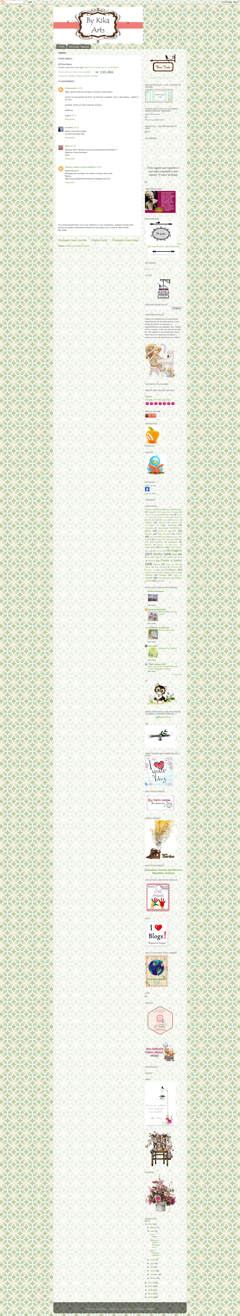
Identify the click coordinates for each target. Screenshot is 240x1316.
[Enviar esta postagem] (96, 72)
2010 (150, 1294)
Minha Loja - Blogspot (79, 46)
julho (152, 1231)
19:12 (76, 127)
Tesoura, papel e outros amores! (80, 167)
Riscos (161, 573)
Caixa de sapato (150, 515)
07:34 (73, 146)
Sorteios (162, 575)
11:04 (80, 88)
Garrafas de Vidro (163, 540)
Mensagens (174, 550)
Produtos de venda (152, 570)
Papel (179, 557)
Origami (156, 557)
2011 (150, 1290)
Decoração (149, 528)
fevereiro (154, 1274)
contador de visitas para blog (157, 400)
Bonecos (178, 509)
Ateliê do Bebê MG (157, 610)
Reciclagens (170, 569)
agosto (153, 1227)
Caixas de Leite (166, 515)
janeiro (153, 1278)
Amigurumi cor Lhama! (168, 648)
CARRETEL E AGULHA (158, 628)
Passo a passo (83, 76)
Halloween (173, 542)
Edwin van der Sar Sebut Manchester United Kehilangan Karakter (163, 667)
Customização (150, 525)
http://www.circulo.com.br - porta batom (101, 67)
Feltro (179, 533)
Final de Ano (175, 537)
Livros (150, 551)
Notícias (148, 557)
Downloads (162, 531)
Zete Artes (153, 646)
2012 (150, 1286)
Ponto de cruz (172, 564)
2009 (150, 1297)
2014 (150, 1224)
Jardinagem (150, 547)
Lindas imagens (176, 547)
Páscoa (151, 561)
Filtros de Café (162, 537)
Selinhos (148, 575)
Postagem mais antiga (125, 240)
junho (153, 1260)
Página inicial (99, 240)
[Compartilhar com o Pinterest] (112, 72)
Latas (162, 547)
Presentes (175, 567)
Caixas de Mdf (163, 517)
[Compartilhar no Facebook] (109, 72)
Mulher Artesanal (156, 591)
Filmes (152, 537)
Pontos (147, 567)
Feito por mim (164, 534)
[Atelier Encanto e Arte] (146, 117)
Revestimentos (150, 573)
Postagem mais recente (72, 240)
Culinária (174, 523)
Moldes (72, 76)
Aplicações (149, 509)
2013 (150, 1283)
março (153, 1271)
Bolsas (168, 509)
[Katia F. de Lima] (147, 491)
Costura (148, 522)
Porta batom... (154, 1235)
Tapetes (175, 575)
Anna (67, 146)
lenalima (69, 127)
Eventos (148, 534)
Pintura (157, 564)
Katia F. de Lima (150, 485)
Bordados (152, 512)
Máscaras (159, 551)
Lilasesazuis (71, 88)
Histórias (148, 545)
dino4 (130, 1309)
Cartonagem (175, 520)
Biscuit (159, 509)
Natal (174, 554)
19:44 (99, 167)
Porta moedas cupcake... (155, 1253)
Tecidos (94, 76)
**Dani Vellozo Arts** (157, 664)
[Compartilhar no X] (106, 72)
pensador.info (149, 269)
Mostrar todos (177, 674)
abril (152, 1267)
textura (168, 578)
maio (152, 1263)
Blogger (150, 1309)
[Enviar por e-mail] (101, 72)
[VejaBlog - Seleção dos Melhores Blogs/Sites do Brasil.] (163, 871)
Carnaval (165, 520)
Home (61, 46)
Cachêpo (175, 512)
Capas (156, 520)
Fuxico (148, 539)
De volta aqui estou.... (167, 630)
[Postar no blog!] (104, 72)
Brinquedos (164, 512)
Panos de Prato (168, 557)
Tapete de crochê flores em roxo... (155, 1243)
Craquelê (162, 523)
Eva (174, 531)
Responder (70, 119)
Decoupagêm (163, 528)
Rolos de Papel (173, 573)
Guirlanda (159, 542)
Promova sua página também (155, 120)
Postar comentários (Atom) (77, 246)
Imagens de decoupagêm (168, 545)
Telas (160, 578)
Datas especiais (168, 525)
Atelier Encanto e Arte (152, 114)
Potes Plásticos (161, 567)
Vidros (159, 581)
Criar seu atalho (150, 493)
